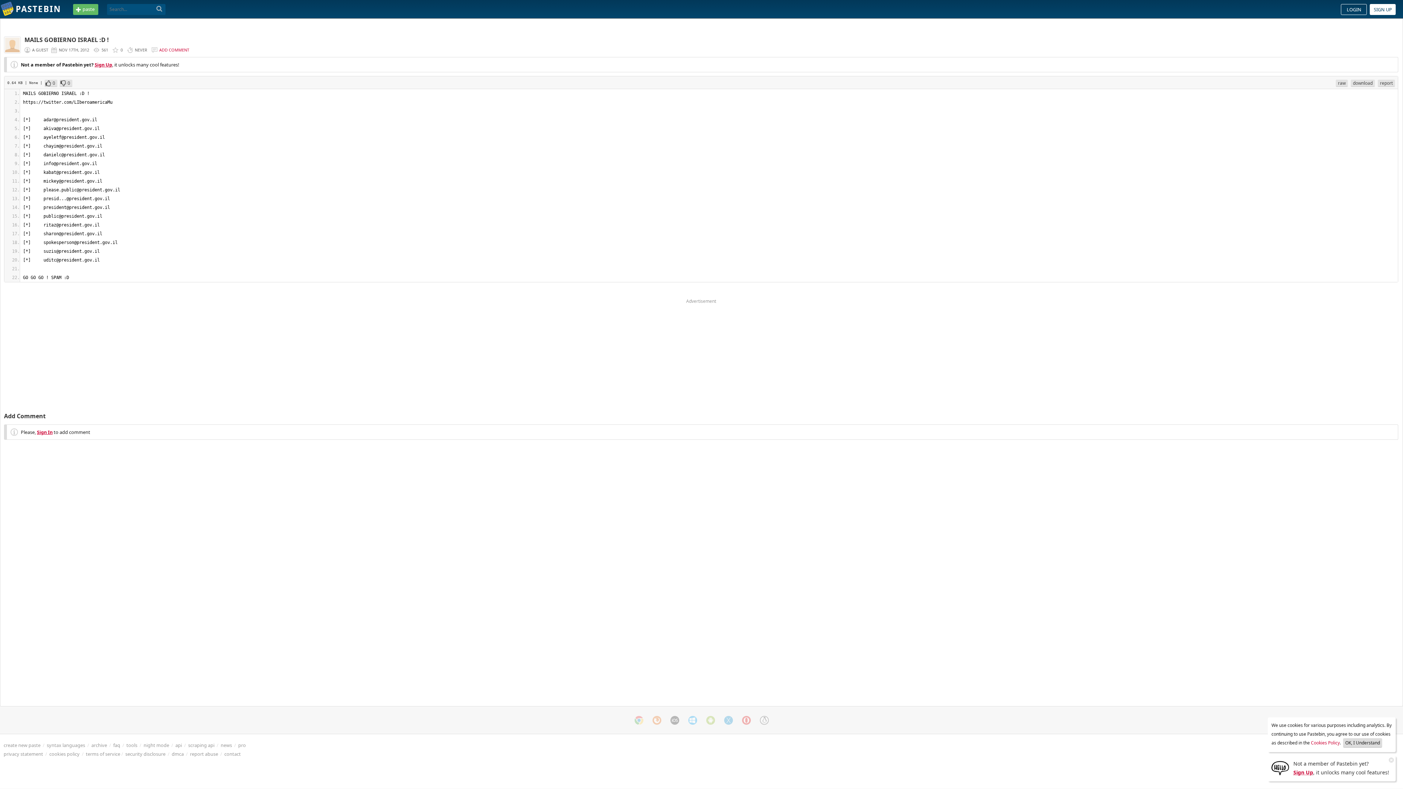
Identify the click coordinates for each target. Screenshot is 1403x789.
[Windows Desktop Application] (692, 720)
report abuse (204, 754)
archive (99, 745)
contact (232, 754)
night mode (156, 745)
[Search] (159, 9)
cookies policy (64, 754)
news (226, 745)
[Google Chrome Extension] (639, 720)
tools (131, 745)
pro (242, 745)
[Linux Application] (764, 720)
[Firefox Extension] (657, 720)
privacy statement (23, 754)
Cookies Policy (1325, 743)
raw (1342, 83)
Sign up (1383, 9)
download (1363, 83)
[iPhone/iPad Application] (674, 720)
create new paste (22, 745)
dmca (178, 754)
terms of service (103, 754)
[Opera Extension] (746, 720)
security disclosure (145, 754)
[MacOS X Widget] (728, 720)
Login (1354, 9)
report (1386, 83)
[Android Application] (710, 720)
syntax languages (66, 745)
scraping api (201, 745)
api (178, 745)
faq (116, 745)
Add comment (174, 50)
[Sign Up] (1280, 767)
